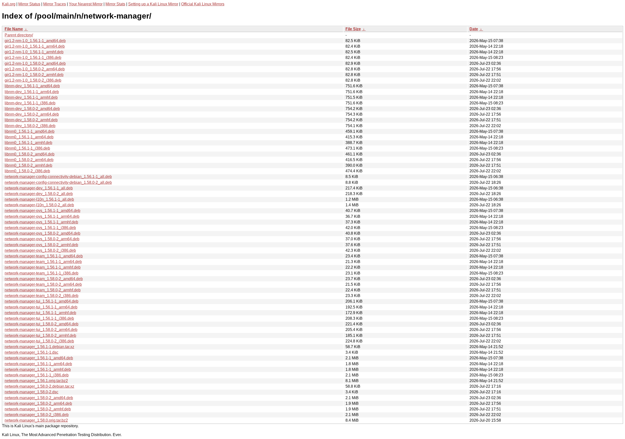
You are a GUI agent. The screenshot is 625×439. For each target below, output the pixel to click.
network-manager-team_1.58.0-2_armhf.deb (43, 290)
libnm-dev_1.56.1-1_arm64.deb (32, 92)
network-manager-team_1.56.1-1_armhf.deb (43, 267)
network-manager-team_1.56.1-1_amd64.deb (44, 256)
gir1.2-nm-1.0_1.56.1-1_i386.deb (33, 57)
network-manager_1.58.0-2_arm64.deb (38, 403)
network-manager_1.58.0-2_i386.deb (37, 415)
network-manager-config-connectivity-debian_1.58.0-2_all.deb (58, 182)
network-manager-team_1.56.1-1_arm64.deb (43, 262)
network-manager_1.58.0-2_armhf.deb (38, 409)
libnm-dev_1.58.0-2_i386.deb (30, 126)
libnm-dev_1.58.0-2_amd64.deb (32, 109)
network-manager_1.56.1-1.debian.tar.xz (39, 347)
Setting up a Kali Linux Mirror (153, 4)
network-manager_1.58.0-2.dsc (31, 392)
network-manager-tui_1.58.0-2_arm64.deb (41, 330)
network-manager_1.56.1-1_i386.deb (37, 375)
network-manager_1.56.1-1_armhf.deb (38, 369)
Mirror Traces (54, 4)
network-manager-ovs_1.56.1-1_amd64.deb (42, 211)
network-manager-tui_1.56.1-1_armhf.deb (40, 313)
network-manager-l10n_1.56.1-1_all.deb (39, 199)
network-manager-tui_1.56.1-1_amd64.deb (41, 301)
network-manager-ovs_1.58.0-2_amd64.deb (42, 233)
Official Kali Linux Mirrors (202, 4)
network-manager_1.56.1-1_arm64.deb (38, 364)
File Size (353, 29)
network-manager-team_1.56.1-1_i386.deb (41, 273)
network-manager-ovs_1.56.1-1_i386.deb (40, 228)
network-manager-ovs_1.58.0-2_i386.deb (40, 250)
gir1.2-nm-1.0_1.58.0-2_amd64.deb (35, 63)
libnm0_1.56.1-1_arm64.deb (29, 137)
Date (473, 29)
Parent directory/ (19, 35)
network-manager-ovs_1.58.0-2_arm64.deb (42, 239)
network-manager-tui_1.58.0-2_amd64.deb (41, 324)
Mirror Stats (115, 4)
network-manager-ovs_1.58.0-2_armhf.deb (41, 245)
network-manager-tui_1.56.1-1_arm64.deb (41, 307)
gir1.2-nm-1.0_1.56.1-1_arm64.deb (35, 46)
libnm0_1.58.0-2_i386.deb (27, 171)
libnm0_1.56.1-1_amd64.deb (29, 131)
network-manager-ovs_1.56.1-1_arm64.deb (42, 216)
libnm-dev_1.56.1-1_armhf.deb (31, 97)
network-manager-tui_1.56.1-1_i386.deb (39, 318)
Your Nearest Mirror (86, 4)
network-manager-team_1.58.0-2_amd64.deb (44, 279)
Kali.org (8, 4)
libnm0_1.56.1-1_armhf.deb (28, 143)
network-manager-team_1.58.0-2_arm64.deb (43, 284)
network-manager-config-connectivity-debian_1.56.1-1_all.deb (58, 177)
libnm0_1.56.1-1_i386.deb (27, 148)
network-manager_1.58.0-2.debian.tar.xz (39, 386)
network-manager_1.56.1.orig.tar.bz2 (36, 381)
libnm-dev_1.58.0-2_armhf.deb (31, 120)
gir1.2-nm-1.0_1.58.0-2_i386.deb (33, 80)
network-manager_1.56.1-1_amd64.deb (39, 358)
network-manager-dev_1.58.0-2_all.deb (39, 194)
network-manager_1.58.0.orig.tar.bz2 (36, 420)
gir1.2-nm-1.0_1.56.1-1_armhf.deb (34, 52)
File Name (14, 29)
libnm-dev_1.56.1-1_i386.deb (30, 103)
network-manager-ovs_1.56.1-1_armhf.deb (41, 222)
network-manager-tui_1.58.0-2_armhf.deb (40, 335)
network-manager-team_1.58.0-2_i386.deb (41, 296)
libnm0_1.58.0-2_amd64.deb (29, 154)
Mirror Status (29, 4)
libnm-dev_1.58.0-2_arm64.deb (32, 114)
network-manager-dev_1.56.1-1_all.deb (39, 188)
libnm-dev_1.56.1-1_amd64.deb (32, 86)
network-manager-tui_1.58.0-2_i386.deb (39, 341)
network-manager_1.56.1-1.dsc (31, 352)
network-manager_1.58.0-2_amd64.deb (39, 398)
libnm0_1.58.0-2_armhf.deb (28, 165)
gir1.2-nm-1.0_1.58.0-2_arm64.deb (35, 69)
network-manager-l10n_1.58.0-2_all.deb (39, 205)
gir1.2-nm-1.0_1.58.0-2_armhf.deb (34, 75)
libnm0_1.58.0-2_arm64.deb (29, 160)
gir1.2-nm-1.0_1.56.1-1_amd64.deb (35, 41)
